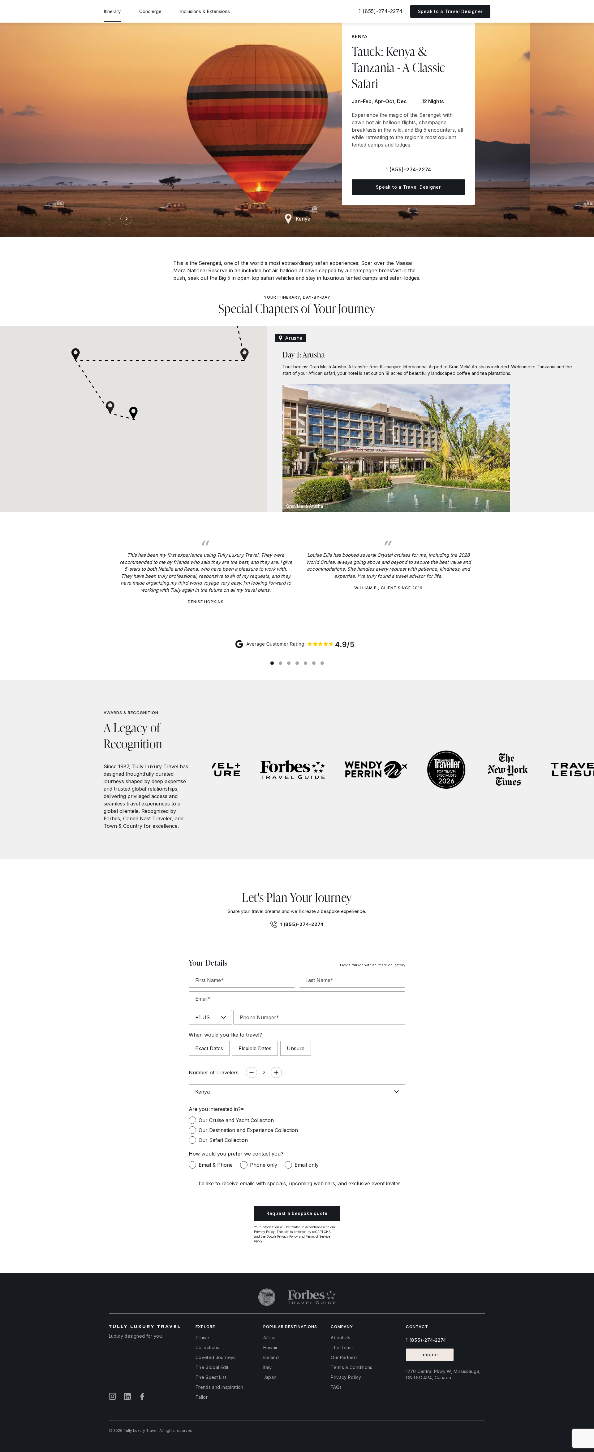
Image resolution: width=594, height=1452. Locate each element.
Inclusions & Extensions (205, 11)
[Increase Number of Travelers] (276, 1072)
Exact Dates (209, 1048)
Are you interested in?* (216, 1109)
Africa (269, 1337)
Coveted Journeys (216, 1357)
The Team (342, 1347)
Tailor (202, 1397)
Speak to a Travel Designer (408, 187)
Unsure (295, 1048)
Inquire (429, 1354)
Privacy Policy (264, 1232)
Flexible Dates (255, 1048)
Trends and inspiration (219, 1387)
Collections (207, 1347)
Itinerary (112, 11)
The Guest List (211, 1377)
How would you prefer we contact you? (236, 1154)
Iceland (271, 1357)
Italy (267, 1367)
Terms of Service (318, 1236)
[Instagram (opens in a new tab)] (112, 1396)
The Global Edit (212, 1367)
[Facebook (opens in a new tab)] (142, 1396)
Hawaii (270, 1347)
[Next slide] (126, 219)
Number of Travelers (214, 1072)
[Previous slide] (109, 219)
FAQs (336, 1387)
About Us (340, 1337)
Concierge (150, 11)
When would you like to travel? (225, 1035)
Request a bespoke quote (297, 1213)
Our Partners (344, 1357)
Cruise (202, 1337)
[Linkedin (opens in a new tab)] (127, 1396)
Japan (270, 1377)
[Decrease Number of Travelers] (251, 1072)
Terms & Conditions (351, 1367)
